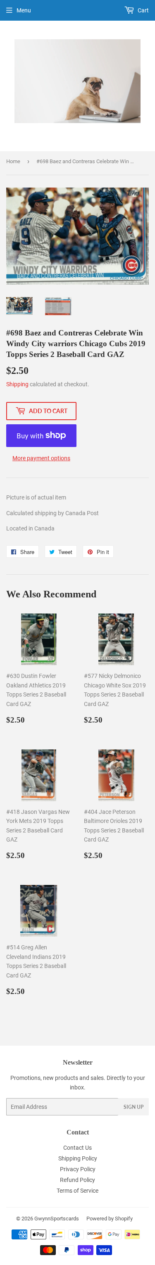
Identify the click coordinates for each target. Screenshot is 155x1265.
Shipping (17, 384)
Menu (24, 10)
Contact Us (77, 1147)
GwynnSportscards (56, 1218)
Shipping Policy (77, 1158)
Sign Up (133, 1107)
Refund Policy (77, 1180)
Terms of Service (77, 1190)
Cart (142, 10)
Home (13, 161)
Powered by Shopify (109, 1218)
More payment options (41, 458)
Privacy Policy (77, 1169)
